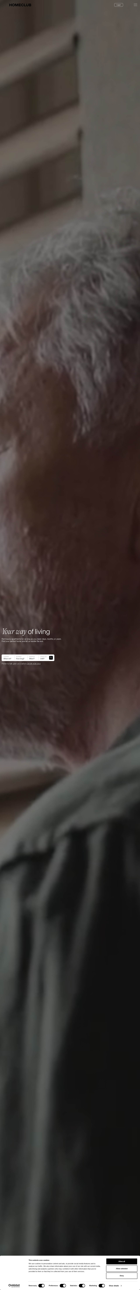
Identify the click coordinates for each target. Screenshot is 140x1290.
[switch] (63, 1285)
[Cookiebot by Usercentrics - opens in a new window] (14, 1285)
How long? (20, 659)
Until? (42, 659)
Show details (114, 1286)
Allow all (121, 1261)
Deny (122, 1276)
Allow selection (122, 1269)
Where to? (7, 659)
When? (31, 659)
